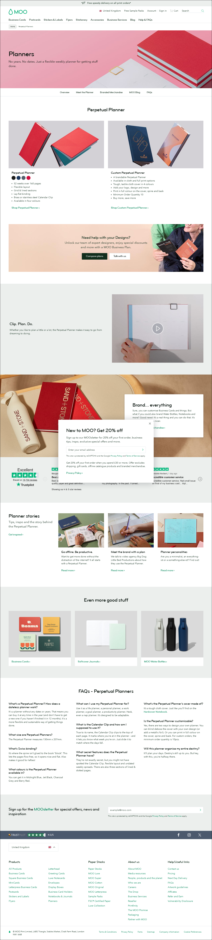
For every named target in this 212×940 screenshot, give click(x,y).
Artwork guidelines (178, 887)
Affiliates (172, 891)
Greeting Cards (56, 873)
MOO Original (96, 887)
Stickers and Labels (19, 896)
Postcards (34, 19)
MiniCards (14, 882)
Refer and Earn (175, 896)
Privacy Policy (158, 816)
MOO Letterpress (97, 891)
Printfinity (133, 905)
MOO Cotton (95, 882)
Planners (52, 901)
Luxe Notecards (56, 878)
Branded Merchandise (111, 92)
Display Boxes (55, 887)
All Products (15, 868)
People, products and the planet (145, 878)
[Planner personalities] (180, 530)
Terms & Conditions (108, 932)
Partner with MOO (137, 919)
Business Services (117, 19)
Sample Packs (95, 896)
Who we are (134, 882)
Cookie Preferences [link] (192, 932)
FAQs (149, 92)
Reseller (132, 901)
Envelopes (53, 882)
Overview (64, 92)
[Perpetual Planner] (56, 144)
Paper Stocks (95, 868)
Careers (132, 887)
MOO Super (94, 878)
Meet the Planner (84, 92)
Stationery (81, 19)
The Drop (133, 891)
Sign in (163, 10)
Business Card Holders (60, 891)
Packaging (133, 914)
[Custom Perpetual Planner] (155, 144)
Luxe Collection (96, 905)
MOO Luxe (94, 873)
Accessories (97, 19)
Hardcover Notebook (155, 711)
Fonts (140, 932)
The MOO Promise (138, 910)
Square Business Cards (21, 878)
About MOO (134, 868)
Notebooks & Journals (60, 896)
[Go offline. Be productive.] (81, 530)
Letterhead (54, 868)
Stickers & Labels (53, 19)
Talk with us (119, 256)
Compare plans (94, 256)
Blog (132, 19)
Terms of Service (175, 816)
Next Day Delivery (177, 878)
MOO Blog (134, 92)
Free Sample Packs (134, 10)
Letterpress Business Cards (23, 887)
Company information (169, 932)
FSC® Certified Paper (99, 901)
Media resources (137, 873)
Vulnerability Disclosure (180, 901)
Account (151, 10)
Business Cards (17, 19)
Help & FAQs (145, 19)
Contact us (173, 868)
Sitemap (151, 932)
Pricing (171, 873)
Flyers (69, 19)
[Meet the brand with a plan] (131, 530)
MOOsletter (44, 809)
